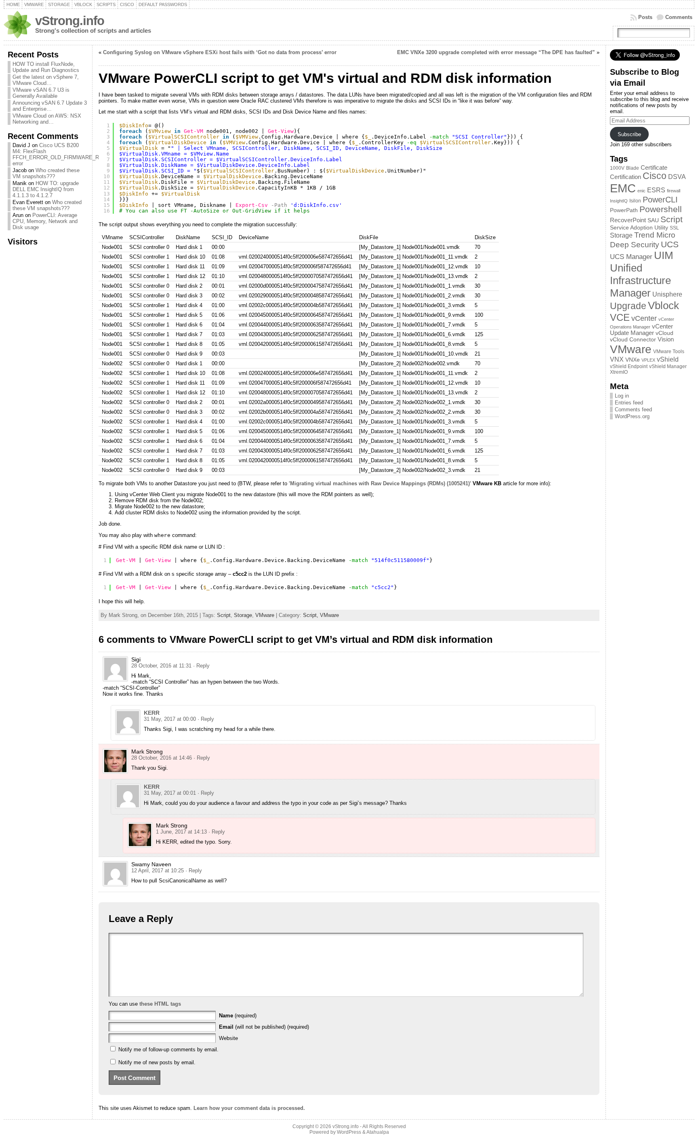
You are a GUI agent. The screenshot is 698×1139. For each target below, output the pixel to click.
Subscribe (629, 134)
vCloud (664, 333)
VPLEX (648, 360)
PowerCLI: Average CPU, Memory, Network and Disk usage (45, 221)
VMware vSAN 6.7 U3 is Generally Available (41, 93)
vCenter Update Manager (641, 329)
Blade (632, 168)
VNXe (632, 360)
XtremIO (619, 372)
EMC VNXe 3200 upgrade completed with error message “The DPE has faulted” (496, 52)
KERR (152, 713)
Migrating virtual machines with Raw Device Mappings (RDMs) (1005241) (380, 483)
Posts (645, 17)
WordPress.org (632, 416)
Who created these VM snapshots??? (46, 173)
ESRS (656, 190)
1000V (617, 168)
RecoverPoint (628, 220)
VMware (264, 615)
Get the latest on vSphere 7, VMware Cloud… (46, 80)
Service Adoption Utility (639, 228)
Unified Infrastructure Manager (640, 280)
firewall (673, 190)
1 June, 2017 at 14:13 (181, 832)
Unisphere (667, 294)
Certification (625, 177)
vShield (668, 359)
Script (224, 615)
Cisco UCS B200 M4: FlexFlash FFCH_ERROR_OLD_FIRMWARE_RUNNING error (66, 154)
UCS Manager (631, 257)
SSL (674, 228)
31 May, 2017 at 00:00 (170, 719)
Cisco (654, 176)
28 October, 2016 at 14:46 (161, 758)
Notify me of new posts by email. (157, 1062)
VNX (617, 359)
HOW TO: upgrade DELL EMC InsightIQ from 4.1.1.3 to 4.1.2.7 (46, 189)
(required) (237, 1016)
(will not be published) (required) (264, 1027)
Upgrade (628, 306)
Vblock (663, 305)
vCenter (644, 318)
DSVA (677, 176)
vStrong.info (69, 21)
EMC (623, 188)
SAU (653, 220)
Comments (678, 17)
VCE (620, 317)
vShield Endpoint (629, 366)
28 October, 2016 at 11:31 (161, 666)
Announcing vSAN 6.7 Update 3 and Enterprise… (50, 106)
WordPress (349, 1132)
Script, (311, 615)
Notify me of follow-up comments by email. (168, 1049)
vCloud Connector (633, 340)
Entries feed (629, 403)
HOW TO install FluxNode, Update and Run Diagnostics (46, 67)
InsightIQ (619, 200)
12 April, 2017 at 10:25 (157, 870)
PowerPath (624, 210)
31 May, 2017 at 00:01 (170, 793)
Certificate (654, 167)
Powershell (660, 209)
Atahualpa (377, 1132)
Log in (622, 396)
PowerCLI (660, 199)
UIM (663, 255)
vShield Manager (668, 366)
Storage (243, 615)
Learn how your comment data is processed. (249, 1108)
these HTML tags (160, 1004)
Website (228, 1038)
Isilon (635, 201)
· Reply (201, 666)
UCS (670, 244)
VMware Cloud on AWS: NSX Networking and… (47, 119)
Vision (666, 339)
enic (641, 190)
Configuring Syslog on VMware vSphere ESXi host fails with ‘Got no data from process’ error (219, 52)
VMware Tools (668, 351)
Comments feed (633, 409)
